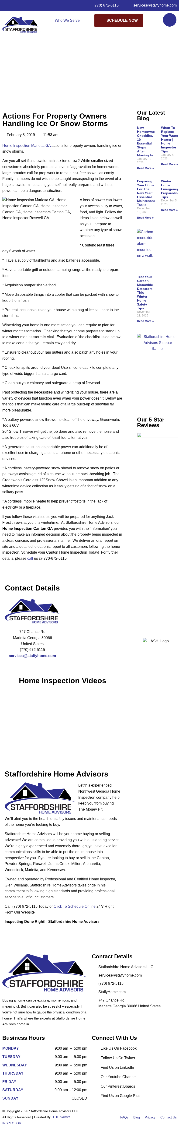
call (30, 558)
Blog (136, 1117)
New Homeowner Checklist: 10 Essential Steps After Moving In (146, 141)
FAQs (124, 1117)
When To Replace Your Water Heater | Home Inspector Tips (169, 139)
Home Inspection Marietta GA (26, 146)
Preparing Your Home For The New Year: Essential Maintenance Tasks (147, 193)
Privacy (150, 1117)
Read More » (145, 168)
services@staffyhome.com (32, 656)
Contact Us (168, 1117)
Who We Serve (67, 20)
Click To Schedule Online (75, 906)
